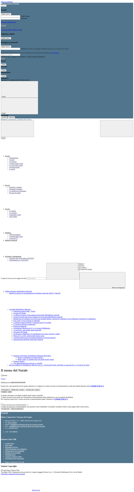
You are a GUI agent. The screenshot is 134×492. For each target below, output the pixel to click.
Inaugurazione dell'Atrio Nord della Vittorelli (28, 339)
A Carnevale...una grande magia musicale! (27, 330)
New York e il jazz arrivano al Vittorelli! (26, 321)
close (3, 138)
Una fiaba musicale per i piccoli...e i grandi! (27, 363)
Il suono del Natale (19, 313)
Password (24, 18)
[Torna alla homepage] (67, 119)
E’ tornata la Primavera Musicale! (24, 324)
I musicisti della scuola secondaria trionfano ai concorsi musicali (34, 338)
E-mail (23, 49)
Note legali (8, 445)
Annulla (4, 117)
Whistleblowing (10, 455)
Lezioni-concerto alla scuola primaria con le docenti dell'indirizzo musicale (37, 317)
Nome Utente (25, 16)
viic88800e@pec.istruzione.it (27, 426)
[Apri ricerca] (116, 128)
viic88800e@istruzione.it (26, 424)
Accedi (4, 5)
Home (81, 264)
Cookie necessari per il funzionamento (13, 405)
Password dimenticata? (8, 22)
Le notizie (82, 267)
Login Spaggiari (54, 53)
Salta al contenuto (7, 2)
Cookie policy (9, 443)
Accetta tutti (32, 390)
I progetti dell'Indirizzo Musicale (20, 309)
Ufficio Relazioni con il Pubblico (16, 449)
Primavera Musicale (19, 326)
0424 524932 (12, 422)
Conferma (11, 117)
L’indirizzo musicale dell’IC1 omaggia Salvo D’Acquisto (32, 322)
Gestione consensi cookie (13, 457)
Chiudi (3, 64)
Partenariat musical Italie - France (24, 311)
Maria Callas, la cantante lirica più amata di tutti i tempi (36, 359)
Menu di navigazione (118, 287)
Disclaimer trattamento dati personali (13, 474)
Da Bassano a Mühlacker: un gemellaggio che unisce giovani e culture (36, 334)
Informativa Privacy (11, 447)
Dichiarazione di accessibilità (14, 451)
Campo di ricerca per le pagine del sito (13, 278)
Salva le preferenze (17, 409)
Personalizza (6, 390)
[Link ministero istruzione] (10, 4)
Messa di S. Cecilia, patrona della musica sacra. (29, 336)
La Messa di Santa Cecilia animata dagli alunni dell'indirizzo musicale (36, 315)
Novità (81, 266)
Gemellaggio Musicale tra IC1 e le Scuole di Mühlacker (31, 328)
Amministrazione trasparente (14, 458)
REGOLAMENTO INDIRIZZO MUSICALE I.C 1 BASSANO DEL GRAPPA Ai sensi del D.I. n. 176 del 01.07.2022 (49, 365)
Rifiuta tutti (18, 390)
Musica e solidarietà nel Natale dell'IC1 (30, 357)
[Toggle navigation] (17, 128)
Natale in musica (18, 361)
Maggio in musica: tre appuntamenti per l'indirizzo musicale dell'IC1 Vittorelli (34, 293)
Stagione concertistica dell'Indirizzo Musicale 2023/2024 (32, 356)
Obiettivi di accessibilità (13, 453)
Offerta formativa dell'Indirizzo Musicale (18, 291)
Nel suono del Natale (20, 332)
